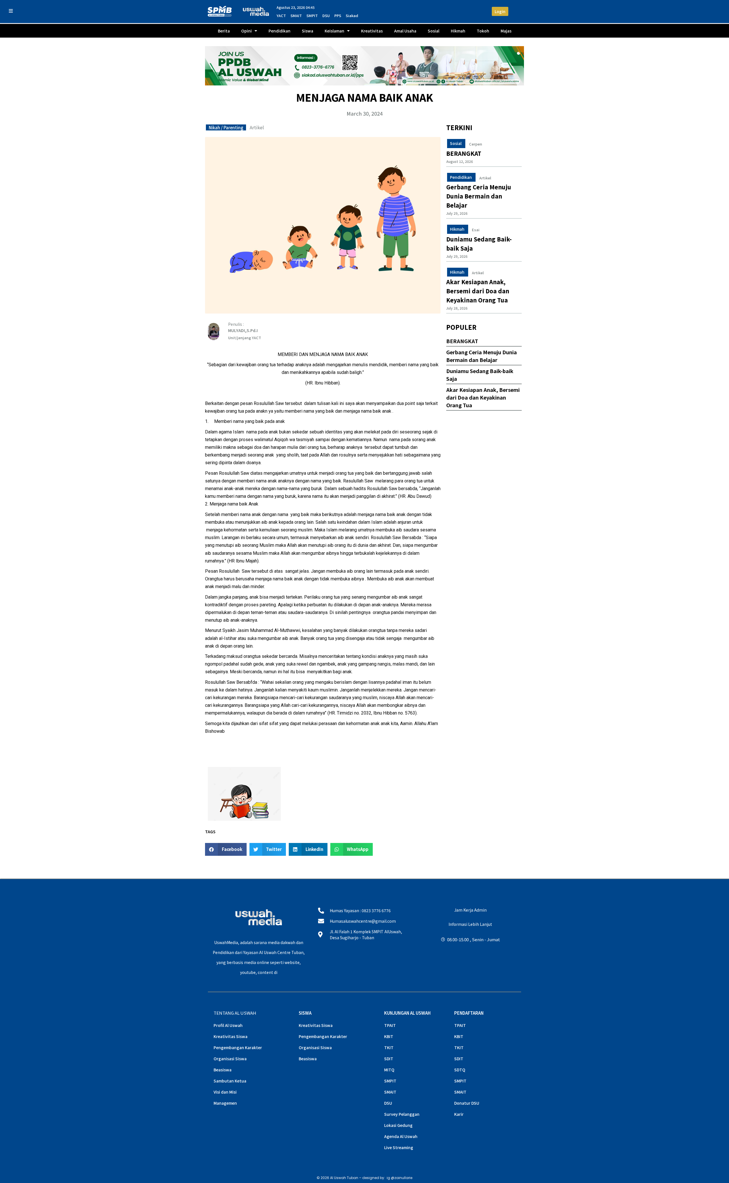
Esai (476, 230)
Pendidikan (279, 31)
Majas (506, 31)
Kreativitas (372, 31)
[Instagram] (443, 963)
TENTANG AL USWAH (235, 1013)
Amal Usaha (405, 31)
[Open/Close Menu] (11, 11)
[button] (226, 849)
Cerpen (475, 144)
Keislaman (334, 31)
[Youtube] (470, 963)
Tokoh (483, 31)
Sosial (433, 31)
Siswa (307, 31)
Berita (224, 31)
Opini (246, 31)
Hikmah (458, 31)
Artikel (257, 127)
